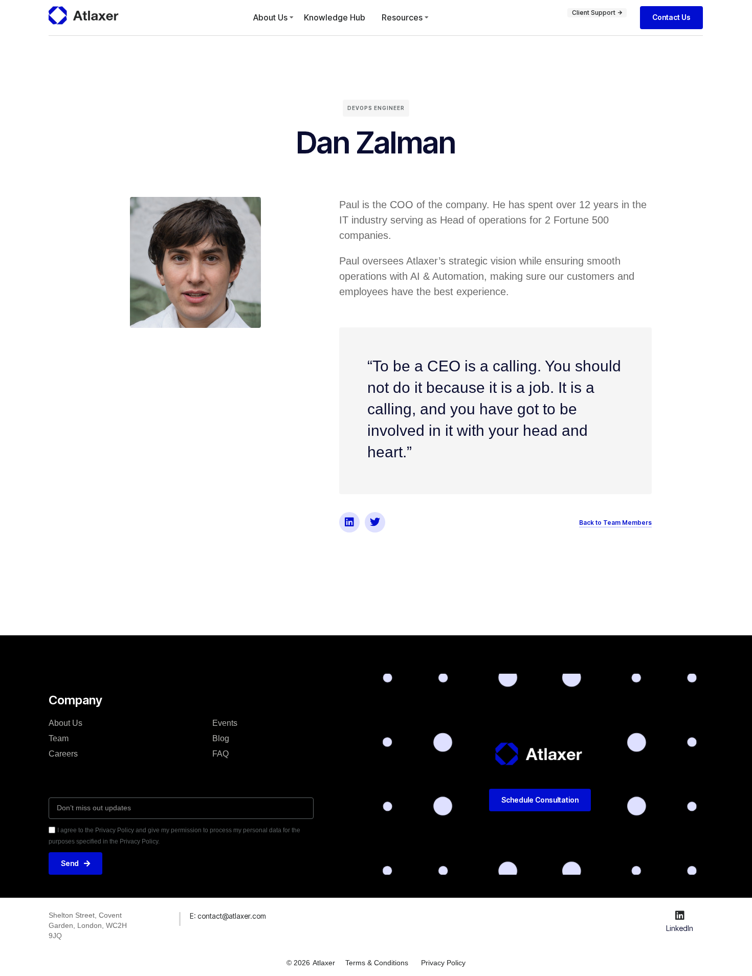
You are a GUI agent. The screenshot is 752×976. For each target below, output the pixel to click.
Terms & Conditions (376, 963)
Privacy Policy (443, 963)
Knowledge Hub (334, 17)
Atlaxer (324, 963)
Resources (402, 17)
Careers (63, 753)
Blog (220, 738)
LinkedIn (679, 928)
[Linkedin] (349, 522)
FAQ (220, 753)
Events (224, 723)
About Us (270, 17)
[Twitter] (375, 522)
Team (59, 738)
